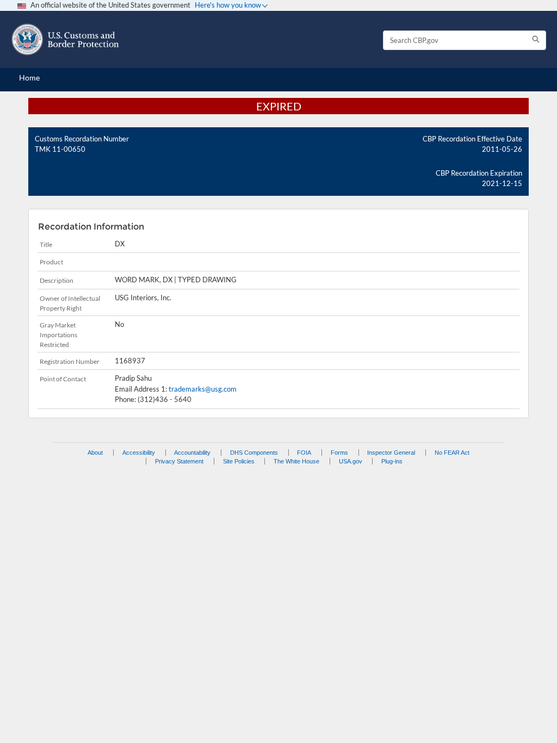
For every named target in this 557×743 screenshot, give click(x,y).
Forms (339, 452)
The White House (296, 461)
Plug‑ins (392, 461)
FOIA (304, 452)
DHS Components (254, 452)
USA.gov (350, 461)
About (95, 452)
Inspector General (391, 452)
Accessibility (138, 452)
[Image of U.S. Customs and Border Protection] (65, 39)
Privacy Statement (179, 461)
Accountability (192, 452)
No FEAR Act (452, 452)
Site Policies (239, 461)
